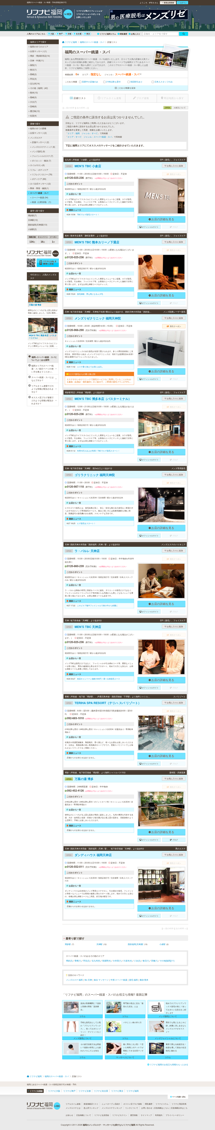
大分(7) (33, 101)
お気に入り (135, 34)
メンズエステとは (73, 1107)
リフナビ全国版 (36, 1091)
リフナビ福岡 (132, 1090)
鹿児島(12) (35, 111)
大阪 (52, 33)
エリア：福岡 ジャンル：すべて (83, 133)
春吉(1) (33, 69)
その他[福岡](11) (167, 960)
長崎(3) (33, 97)
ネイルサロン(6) (37, 165)
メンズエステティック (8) (43, 146)
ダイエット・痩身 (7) (41, 160)
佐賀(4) (33, 115)
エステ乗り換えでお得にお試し (90, 366)
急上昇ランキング (91, 1107)
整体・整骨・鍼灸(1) (39, 188)
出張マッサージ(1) (38, 51)
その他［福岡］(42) (39, 88)
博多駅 (68, 944)
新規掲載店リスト (91, 1103)
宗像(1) (154, 960)
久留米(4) (127, 960)
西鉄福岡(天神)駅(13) (37, 224)
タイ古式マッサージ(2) (40, 183)
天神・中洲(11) (37, 60)
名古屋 (78, 33)
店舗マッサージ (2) (40, 142)
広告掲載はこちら (161, 1107)
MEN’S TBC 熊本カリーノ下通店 (92, 242)
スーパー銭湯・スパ (39, 192)
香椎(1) (78, 960)
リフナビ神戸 (69, 1090)
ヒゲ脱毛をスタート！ (86, 523)
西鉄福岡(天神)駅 (135, 944)
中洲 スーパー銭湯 (119, 979)
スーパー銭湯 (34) (40, 197)
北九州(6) (96, 960)
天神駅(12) (33, 219)
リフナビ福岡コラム (107, 34)
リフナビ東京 (117, 1090)
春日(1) (146, 960)
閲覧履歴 (123, 34)
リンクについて (131, 1107)
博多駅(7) (32, 215)
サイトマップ (146, 1115)
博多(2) (69, 960)
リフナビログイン (119, 1115)
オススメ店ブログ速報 (132, 1103)
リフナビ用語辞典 (179, 1103)
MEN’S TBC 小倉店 (83, 166)
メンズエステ (36, 137)
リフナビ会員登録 (101, 1115)
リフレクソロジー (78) (42, 174)
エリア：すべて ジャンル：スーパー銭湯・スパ (90, 136)
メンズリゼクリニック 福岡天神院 (93, 318)
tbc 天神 (88, 979)
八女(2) (137, 960)
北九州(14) (35, 83)
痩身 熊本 (144, 979)
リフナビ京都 (85, 1090)
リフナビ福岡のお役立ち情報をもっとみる (169, 1064)
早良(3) (33, 78)
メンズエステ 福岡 (74, 979)
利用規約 (158, 1115)
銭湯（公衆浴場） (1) (41, 201)
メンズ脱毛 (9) (38, 151)
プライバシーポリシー (175, 1115)
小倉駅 (162, 944)
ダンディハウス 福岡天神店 (89, 855)
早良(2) (86, 960)
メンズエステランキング (112, 1107)
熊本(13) (34, 92)
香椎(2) (33, 74)
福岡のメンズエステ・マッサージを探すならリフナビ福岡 (109, 1124)
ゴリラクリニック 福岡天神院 (90, 475)
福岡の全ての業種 (38, 128)
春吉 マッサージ (101, 979)
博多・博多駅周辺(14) (40, 55)
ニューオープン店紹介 (111, 1103)
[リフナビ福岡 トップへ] (50, 14)
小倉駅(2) (32, 229)
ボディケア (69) (39, 178)
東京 (88, 33)
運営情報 (134, 1115)
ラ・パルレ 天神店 (83, 551)
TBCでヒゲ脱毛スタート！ (88, 214)
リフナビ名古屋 (101, 1090)
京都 (69, 33)
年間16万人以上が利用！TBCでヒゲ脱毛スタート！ (98, 450)
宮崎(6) (33, 106)
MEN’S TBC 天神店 (83, 627)
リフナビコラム (162, 1103)
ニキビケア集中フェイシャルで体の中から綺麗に (97, 605)
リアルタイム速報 (73, 1103)
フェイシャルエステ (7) (42, 155)
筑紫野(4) (106, 960)
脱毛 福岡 (133, 979)
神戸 (61, 33)
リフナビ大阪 (54, 1090)
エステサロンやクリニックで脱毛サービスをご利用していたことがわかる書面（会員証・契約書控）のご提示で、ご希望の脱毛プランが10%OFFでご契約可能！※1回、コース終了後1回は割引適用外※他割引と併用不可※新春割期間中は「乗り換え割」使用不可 (99, 380)
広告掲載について (83, 1115)
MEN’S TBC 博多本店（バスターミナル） (98, 399)
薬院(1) (33, 65)
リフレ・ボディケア (39, 169)
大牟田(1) (117, 960)
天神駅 (99, 944)
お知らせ (69, 1115)
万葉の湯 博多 (80, 779)
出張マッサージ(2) (38, 132)
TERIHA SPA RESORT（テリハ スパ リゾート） (103, 703)
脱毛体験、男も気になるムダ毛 (90, 294)
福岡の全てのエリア (39, 46)
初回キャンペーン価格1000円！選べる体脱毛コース (98, 678)
